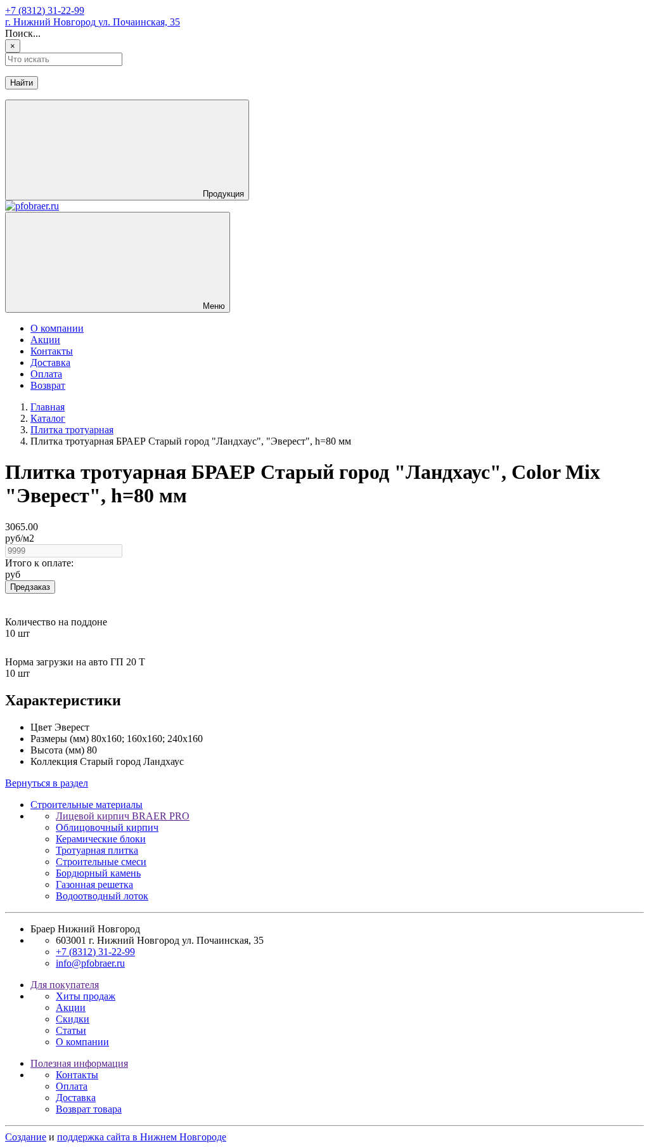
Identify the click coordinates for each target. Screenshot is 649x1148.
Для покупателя (64, 984)
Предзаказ (30, 587)
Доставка (50, 362)
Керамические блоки (101, 838)
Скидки (72, 1019)
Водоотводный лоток (102, 895)
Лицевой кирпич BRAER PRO (123, 816)
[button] (127, 150)
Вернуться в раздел (46, 783)
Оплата (46, 374)
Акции (45, 339)
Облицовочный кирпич (107, 827)
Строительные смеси (101, 861)
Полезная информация (79, 1063)
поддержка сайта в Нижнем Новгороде (141, 1137)
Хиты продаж (85, 996)
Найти (21, 83)
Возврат (47, 385)
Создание (25, 1137)
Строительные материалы (86, 804)
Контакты (51, 351)
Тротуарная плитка (97, 850)
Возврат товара (89, 1109)
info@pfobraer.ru (90, 963)
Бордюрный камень (98, 873)
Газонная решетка (94, 884)
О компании (57, 328)
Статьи (71, 1030)
